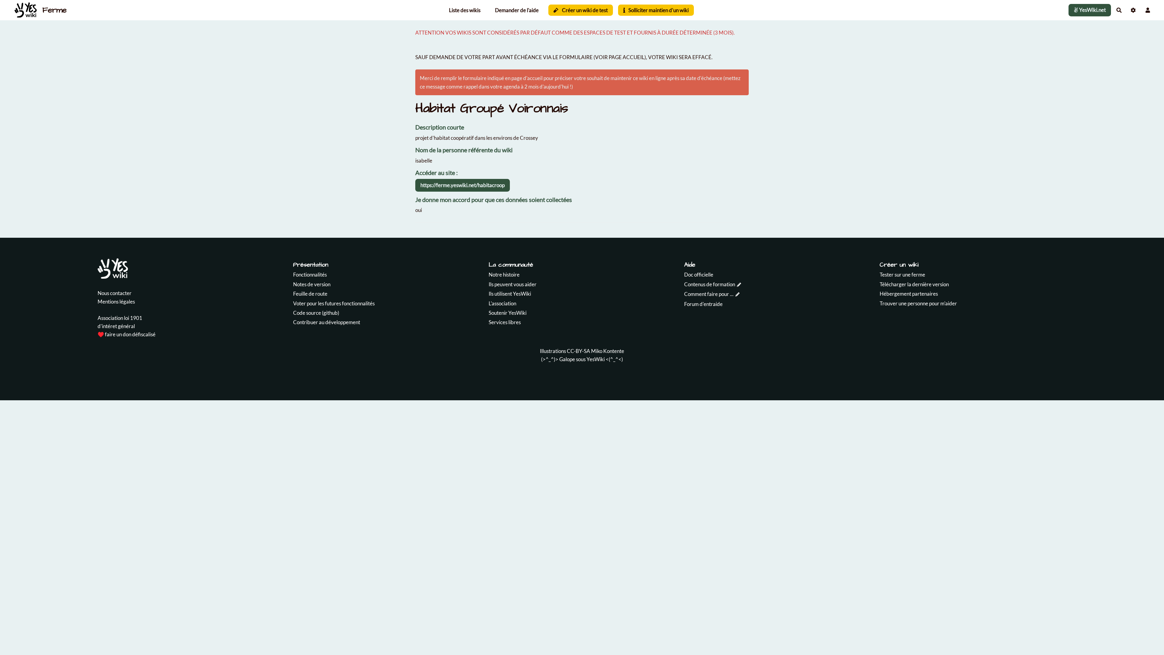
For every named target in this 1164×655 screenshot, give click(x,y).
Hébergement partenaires (909, 294)
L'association (502, 303)
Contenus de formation (709, 284)
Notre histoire (504, 274)
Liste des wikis (464, 10)
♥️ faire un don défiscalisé (127, 334)
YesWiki (596, 359)
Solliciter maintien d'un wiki (658, 10)
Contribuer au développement (326, 322)
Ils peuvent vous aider (513, 284)
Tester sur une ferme (902, 274)
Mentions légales (116, 301)
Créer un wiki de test (584, 10)
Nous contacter (115, 293)
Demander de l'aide (517, 10)
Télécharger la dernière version (914, 284)
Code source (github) (316, 313)
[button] (1147, 10)
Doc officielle (698, 274)
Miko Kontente (607, 351)
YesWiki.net (1092, 10)
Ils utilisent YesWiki (510, 294)
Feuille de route (310, 294)
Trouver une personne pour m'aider (918, 303)
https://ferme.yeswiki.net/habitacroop (462, 185)
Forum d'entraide (703, 304)
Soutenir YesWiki (508, 313)
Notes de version (311, 284)
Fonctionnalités (310, 274)
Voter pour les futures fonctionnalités (334, 303)
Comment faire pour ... (709, 294)
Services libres (505, 322)
